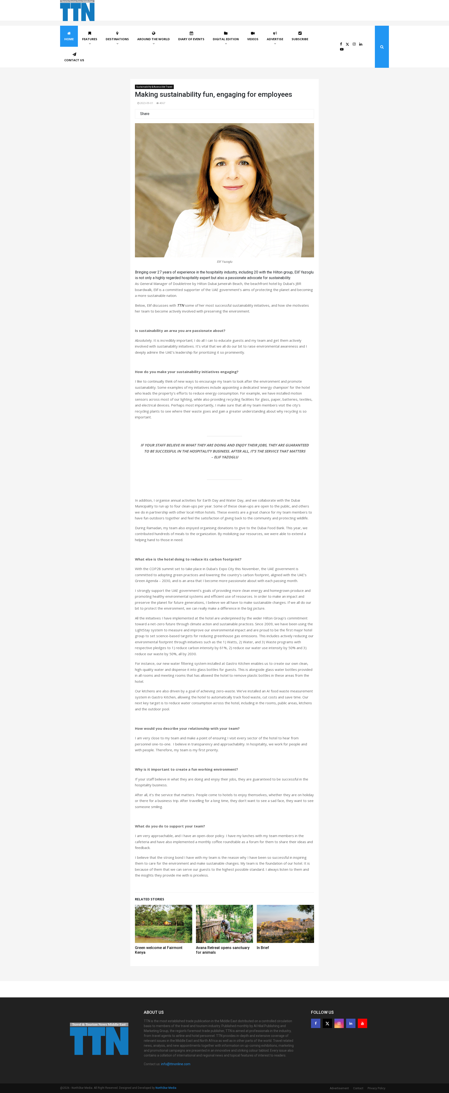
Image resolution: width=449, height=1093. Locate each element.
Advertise (275, 39)
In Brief (263, 948)
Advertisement (339, 1088)
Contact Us (74, 60)
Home (69, 39)
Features (89, 39)
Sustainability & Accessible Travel (154, 87)
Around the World (153, 39)
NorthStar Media (166, 1087)
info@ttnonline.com (175, 1064)
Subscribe (300, 39)
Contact (358, 1088)
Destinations (117, 39)
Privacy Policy (376, 1088)
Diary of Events (191, 39)
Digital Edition (226, 39)
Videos (252, 39)
